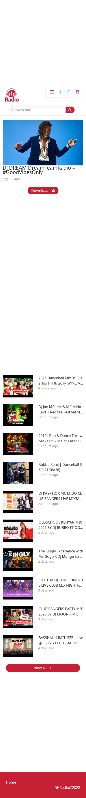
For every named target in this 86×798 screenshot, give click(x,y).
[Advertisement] (43, 43)
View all (40, 667)
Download (40, 190)
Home (11, 782)
